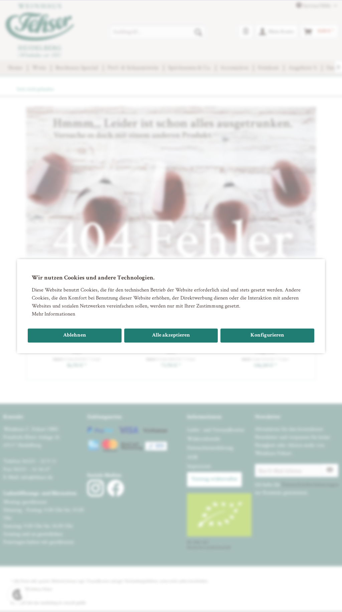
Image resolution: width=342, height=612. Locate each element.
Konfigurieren (267, 335)
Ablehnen (74, 335)
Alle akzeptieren (171, 335)
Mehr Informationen (53, 313)
